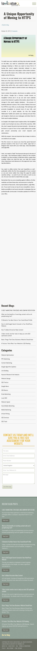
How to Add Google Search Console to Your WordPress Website (16, 325)
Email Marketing (6, 394)
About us (4, 646)
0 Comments (14, 31)
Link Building (4, 371)
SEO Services (5, 418)
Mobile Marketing (6, 410)
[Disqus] (18, 227)
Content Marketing (6, 363)
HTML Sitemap (18, 648)
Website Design (5, 378)
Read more (5, 520)
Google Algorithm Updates (8, 367)
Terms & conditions (24, 646)
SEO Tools (4, 421)
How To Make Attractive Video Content (12, 330)
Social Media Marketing (7, 406)
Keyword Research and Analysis (10, 375)
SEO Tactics (4, 382)
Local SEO (4, 398)
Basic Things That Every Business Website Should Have (17, 340)
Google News (5, 386)
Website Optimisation (7, 355)
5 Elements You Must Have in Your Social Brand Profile (16, 320)
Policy (4, 648)
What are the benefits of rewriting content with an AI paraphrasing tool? (16, 315)
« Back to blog (5, 25)
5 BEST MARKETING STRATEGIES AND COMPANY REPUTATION (18, 310)
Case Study (11, 646)
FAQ (17, 646)
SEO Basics (4, 390)
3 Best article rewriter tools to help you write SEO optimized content (15, 335)
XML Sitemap (10, 648)
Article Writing (5, 414)
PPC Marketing (5, 359)
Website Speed (5, 402)
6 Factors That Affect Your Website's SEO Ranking (15, 343)
